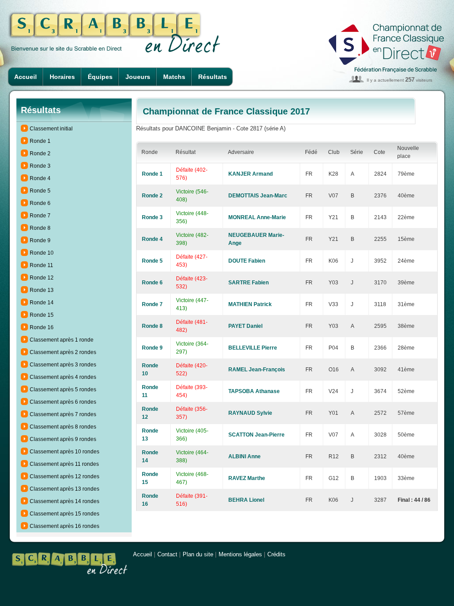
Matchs (174, 76)
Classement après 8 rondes (63, 427)
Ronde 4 (40, 178)
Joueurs (137, 76)
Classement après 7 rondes (63, 414)
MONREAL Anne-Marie (257, 217)
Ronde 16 (42, 327)
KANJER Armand (250, 174)
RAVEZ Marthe (246, 478)
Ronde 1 (40, 141)
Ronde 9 (40, 240)
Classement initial (51, 129)
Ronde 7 (40, 215)
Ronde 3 (40, 166)
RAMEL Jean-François (256, 369)
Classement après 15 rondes (64, 514)
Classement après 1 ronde (62, 340)
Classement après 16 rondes (64, 526)
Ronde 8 (40, 228)
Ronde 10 (42, 253)
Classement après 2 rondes (63, 352)
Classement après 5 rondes (63, 389)
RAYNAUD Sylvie (250, 413)
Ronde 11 (41, 265)
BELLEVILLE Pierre (252, 348)
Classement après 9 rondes (63, 439)
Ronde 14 (42, 302)
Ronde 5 (40, 191)
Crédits (276, 554)
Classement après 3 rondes (63, 365)
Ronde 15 (42, 315)
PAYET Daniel (245, 326)
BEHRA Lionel (246, 500)
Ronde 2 (40, 153)
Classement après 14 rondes (64, 501)
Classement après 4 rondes (63, 377)
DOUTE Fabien (246, 261)
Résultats (212, 76)
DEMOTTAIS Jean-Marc (257, 196)
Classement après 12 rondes (64, 476)
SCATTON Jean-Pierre (256, 435)
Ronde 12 (42, 278)
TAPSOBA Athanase (254, 391)
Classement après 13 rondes (64, 489)
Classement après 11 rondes (64, 464)
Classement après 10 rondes (64, 452)
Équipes (100, 76)
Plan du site (198, 554)
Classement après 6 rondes (63, 402)
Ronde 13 (42, 290)
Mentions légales (240, 554)
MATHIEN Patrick (250, 304)
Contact (167, 554)
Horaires (62, 76)
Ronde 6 (40, 203)
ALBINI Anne (244, 456)
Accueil (25, 76)
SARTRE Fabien (248, 282)
